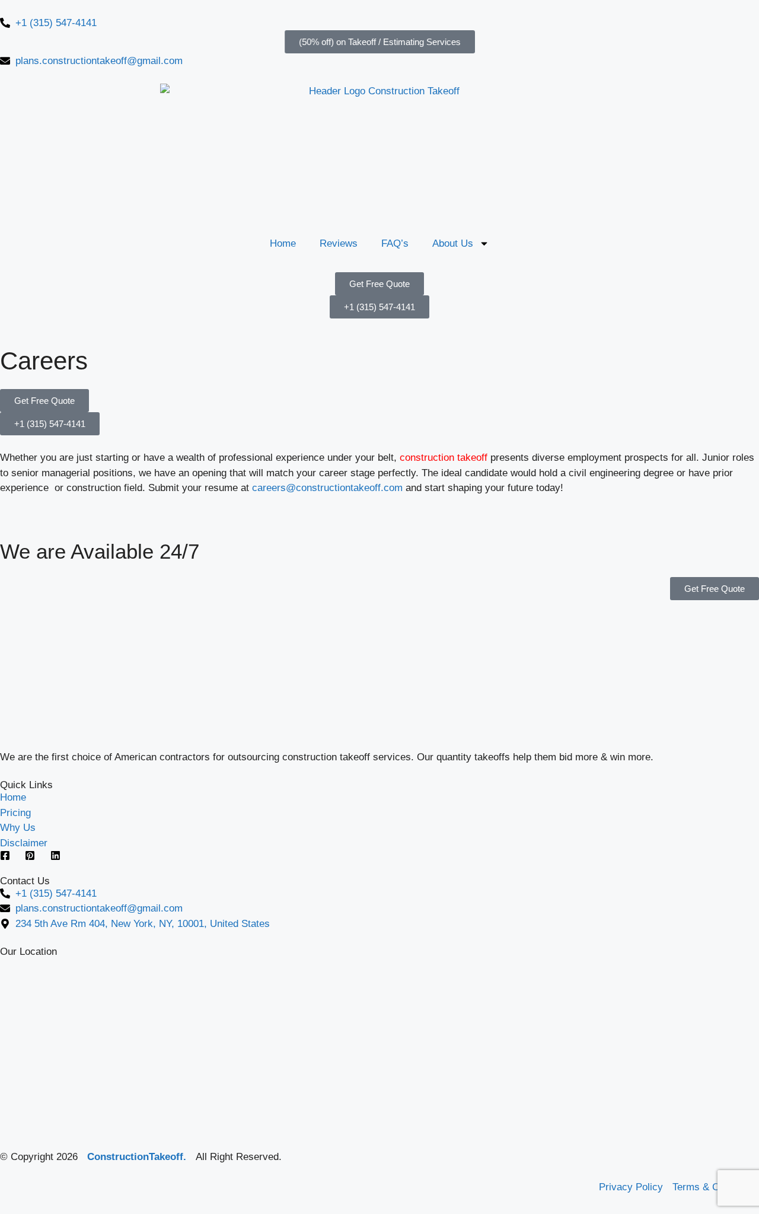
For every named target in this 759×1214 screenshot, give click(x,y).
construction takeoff (445, 457)
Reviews (339, 243)
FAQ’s (395, 243)
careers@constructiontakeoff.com (327, 487)
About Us (452, 243)
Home (283, 243)
